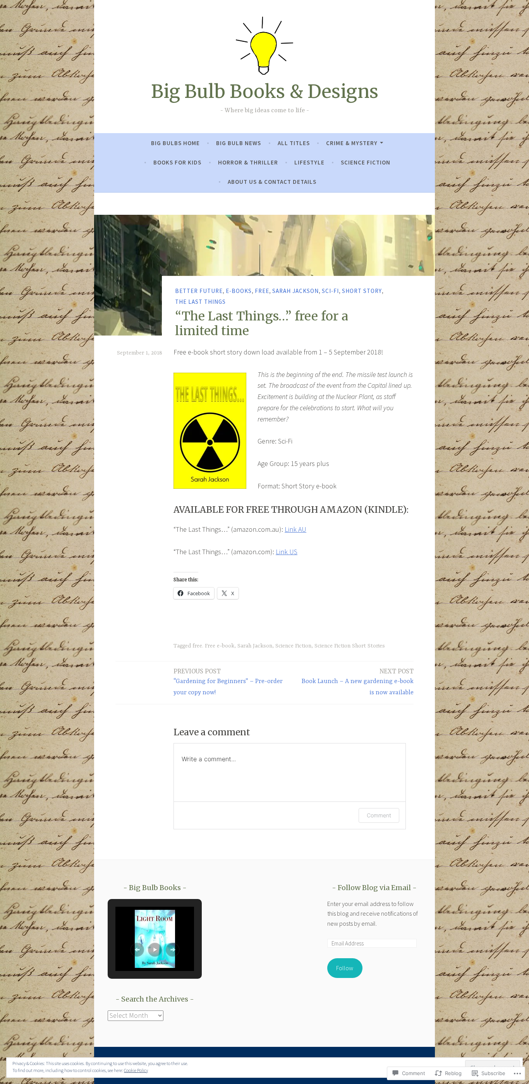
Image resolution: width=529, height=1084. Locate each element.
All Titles (294, 143)
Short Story (362, 290)
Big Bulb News (238, 143)
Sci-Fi (330, 290)
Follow (344, 968)
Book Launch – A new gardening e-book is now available (358, 682)
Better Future (199, 290)
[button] (137, 950)
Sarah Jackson (295, 290)
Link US (286, 551)
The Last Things (200, 301)
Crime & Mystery (352, 143)
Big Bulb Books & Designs (264, 91)
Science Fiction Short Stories (349, 646)
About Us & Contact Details (272, 181)
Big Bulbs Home (175, 143)
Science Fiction (365, 162)
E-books (239, 290)
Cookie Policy (136, 1070)
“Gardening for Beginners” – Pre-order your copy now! (228, 682)
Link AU (295, 529)
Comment (379, 815)
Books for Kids (177, 162)
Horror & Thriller (248, 162)
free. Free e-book (213, 646)
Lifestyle (309, 162)
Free (262, 290)
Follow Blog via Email (374, 887)
